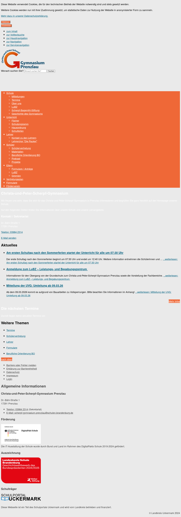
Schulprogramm (20, 124)
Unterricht (11, 117)
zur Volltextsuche (15, 34)
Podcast (16, 158)
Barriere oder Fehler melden (21, 365)
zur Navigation (14, 41)
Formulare (11, 182)
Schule (10, 93)
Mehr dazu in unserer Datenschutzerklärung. (24, 15)
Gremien (16, 175)
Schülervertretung (21, 148)
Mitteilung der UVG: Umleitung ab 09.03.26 (34, 285)
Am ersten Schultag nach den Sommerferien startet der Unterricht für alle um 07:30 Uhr (64, 253)
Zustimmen (6, 26)
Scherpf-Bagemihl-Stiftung (25, 110)
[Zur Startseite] (23, 68)
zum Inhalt (11, 31)
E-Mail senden (8, 238)
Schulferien (18, 131)
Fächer (15, 120)
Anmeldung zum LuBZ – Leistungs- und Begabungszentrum (47, 269)
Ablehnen (5, 22)
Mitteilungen (18, 96)
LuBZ (14, 106)
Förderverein (13, 186)
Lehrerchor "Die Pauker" (24, 141)
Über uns (16, 103)
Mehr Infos (174, 301)
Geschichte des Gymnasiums (27, 113)
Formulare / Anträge (22, 168)
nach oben (6, 359)
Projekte (16, 162)
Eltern (9, 165)
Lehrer (9, 134)
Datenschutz (13, 372)
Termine (16, 100)
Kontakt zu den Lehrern (24, 137)
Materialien (17, 151)
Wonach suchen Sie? (12, 70)
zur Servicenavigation (17, 45)
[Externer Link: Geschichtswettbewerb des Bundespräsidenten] (21, 470)
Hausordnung (19, 127)
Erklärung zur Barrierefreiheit (21, 368)
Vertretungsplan (14, 179)
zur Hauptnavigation (17, 38)
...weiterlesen (92, 260)
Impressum (12, 375)
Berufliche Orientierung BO (26, 155)
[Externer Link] (21, 434)
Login (9, 379)
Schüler (10, 144)
